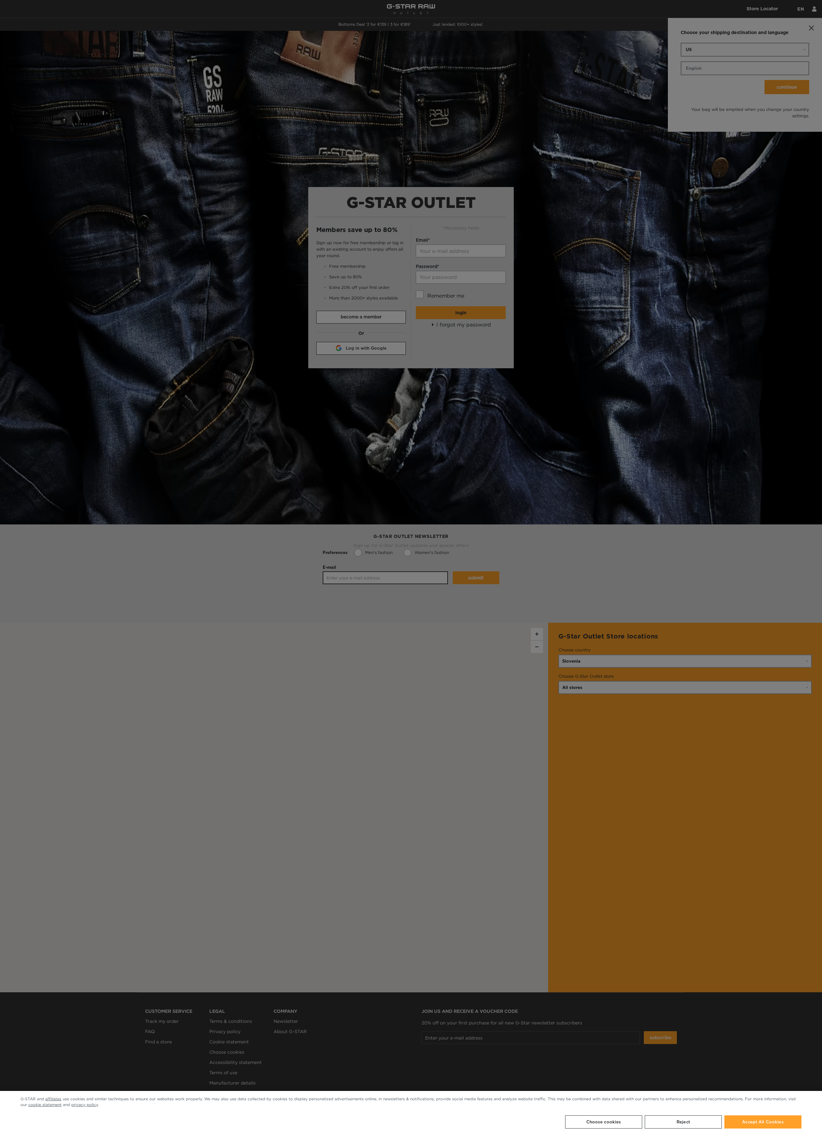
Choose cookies (603, 1122)
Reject (683, 1122)
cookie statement (45, 1104)
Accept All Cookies (762, 1122)
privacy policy (84, 1104)
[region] (411, 1112)
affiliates (53, 1098)
